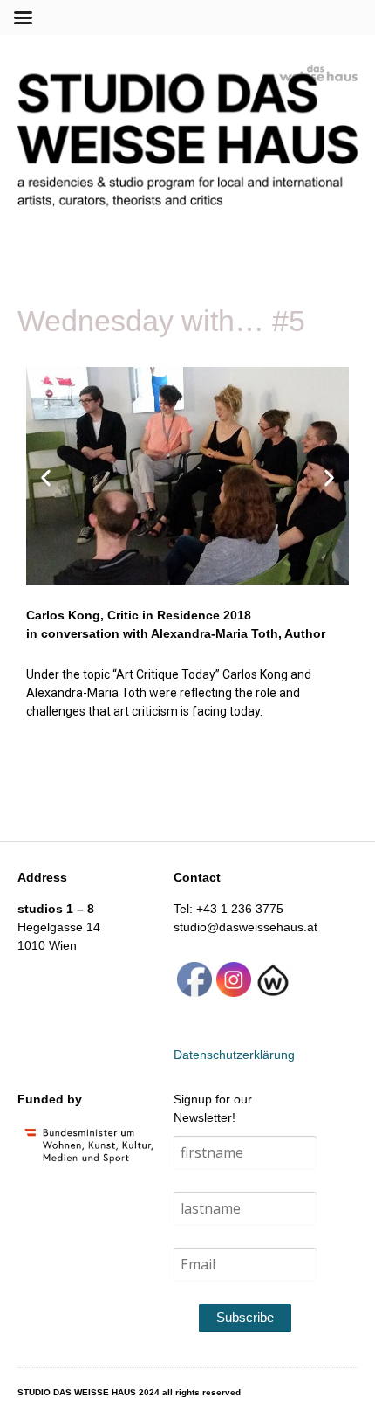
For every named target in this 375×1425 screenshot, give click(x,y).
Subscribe (245, 1317)
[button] (46, 478)
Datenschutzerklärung (234, 1055)
